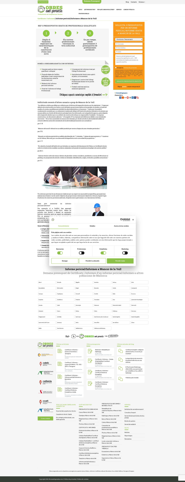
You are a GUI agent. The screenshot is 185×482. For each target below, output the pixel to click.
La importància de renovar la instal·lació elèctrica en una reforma (134, 360)
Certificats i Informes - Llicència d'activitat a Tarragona (71, 351)
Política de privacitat (130, 68)
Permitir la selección (92, 261)
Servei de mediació (130, 424)
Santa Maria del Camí (44, 322)
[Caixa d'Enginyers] (121, 92)
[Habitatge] (90, 351)
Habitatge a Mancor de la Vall (110, 415)
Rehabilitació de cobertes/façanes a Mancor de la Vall (111, 410)
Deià (114, 294)
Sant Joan (78, 317)
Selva (77, 322)
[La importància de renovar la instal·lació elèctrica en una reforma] (121, 360)
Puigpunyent (42, 317)
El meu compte (45, 418)
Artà (132, 282)
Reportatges (128, 435)
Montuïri (41, 311)
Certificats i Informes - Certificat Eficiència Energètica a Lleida (71, 390)
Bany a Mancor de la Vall (109, 419)
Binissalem (60, 288)
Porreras (133, 311)
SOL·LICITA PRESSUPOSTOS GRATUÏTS (129, 81)
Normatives (128, 439)
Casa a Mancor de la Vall (86, 412)
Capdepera (60, 294)
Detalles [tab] (92, 226)
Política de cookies (82, 479)
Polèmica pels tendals (132, 377)
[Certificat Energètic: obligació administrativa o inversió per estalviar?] (121, 351)
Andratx (96, 282)
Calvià (114, 288)
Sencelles (96, 322)
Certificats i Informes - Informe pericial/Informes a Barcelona (73, 377)
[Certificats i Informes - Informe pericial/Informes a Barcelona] (60, 377)
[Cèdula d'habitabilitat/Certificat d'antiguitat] (90, 361)
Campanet (134, 288)
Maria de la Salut (117, 305)
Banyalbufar (42, 288)
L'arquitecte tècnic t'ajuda (64, 414)
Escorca (133, 294)
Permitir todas (120, 261)
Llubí (58, 305)
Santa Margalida (135, 317)
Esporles (41, 299)
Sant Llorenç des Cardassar (101, 317)
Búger (77, 288)
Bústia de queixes (130, 421)
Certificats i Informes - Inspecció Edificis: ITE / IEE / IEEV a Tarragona (73, 364)
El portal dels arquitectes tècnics (66, 411)
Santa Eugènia (116, 317)
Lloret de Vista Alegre (137, 299)
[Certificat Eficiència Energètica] (90, 372)
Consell (78, 294)
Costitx (96, 294)
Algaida (77, 282)
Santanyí (59, 322)
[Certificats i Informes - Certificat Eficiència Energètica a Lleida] (60, 390)
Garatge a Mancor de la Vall (87, 415)
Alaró (40, 282)
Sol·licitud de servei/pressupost (134, 409)
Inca (114, 299)
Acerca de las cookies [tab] (121, 226)
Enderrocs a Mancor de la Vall (110, 455)
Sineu (132, 322)
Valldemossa (79, 328)
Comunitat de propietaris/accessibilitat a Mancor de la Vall (110, 427)
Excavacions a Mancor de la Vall (111, 451)
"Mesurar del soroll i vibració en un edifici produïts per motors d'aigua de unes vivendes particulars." (69, 128)
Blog (127, 2)
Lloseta (40, 305)
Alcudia (59, 282)
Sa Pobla (59, 317)
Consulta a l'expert (130, 412)
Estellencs (60, 299)
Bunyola (96, 288)
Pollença (115, 311)
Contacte (134, 2)
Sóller (40, 328)
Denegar (65, 261)
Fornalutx (96, 299)
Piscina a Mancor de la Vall (86, 424)
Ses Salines (116, 322)
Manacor (96, 305)
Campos (41, 294)
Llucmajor (78, 305)
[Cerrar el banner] (133, 219)
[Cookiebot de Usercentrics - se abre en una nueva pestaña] (121, 219)
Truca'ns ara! (44, 2)
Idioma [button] (141, 2)
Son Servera (60, 328)
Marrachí (133, 305)
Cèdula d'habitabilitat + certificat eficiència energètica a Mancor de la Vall (89, 442)
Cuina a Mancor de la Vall (109, 422)
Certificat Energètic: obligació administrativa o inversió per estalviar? (134, 351)
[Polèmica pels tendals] (121, 379)
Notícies (127, 432)
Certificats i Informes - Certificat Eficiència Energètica (102, 372)
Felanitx (78, 299)
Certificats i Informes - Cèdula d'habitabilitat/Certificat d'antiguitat (104, 361)
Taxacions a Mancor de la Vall (87, 458)
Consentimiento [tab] (63, 226)
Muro (58, 311)
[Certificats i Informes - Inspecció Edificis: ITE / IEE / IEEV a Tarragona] (60, 364)
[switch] (81, 252)
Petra (95, 311)
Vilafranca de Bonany (99, 328)
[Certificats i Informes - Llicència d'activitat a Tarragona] (60, 351)
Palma (77, 311)
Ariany (114, 282)
